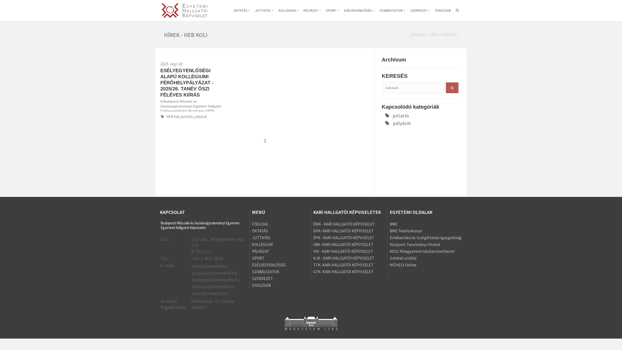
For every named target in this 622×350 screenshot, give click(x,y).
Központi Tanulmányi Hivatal (415, 244)
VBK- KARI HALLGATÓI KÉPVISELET (343, 244)
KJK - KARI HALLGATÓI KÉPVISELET (343, 258)
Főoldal (418, 34)
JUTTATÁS (263, 10)
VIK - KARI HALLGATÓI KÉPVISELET (343, 251)
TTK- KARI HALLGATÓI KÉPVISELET (343, 265)
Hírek (434, 34)
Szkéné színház (403, 258)
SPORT (331, 10)
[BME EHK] (184, 11)
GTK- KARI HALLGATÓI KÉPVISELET (343, 271)
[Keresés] (457, 10)
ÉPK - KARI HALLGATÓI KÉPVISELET (343, 237)
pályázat (402, 123)
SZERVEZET (419, 10)
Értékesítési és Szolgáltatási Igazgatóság (425, 237)
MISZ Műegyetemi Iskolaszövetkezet (422, 251)
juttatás (401, 116)
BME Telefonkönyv (406, 231)
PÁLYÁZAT (311, 10)
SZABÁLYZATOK (391, 10)
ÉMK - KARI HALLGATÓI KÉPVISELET (344, 224)
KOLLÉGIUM (287, 10)
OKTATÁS (240, 10)
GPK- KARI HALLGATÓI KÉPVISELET (343, 231)
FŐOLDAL (260, 224)
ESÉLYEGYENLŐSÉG (358, 10)
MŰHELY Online (403, 265)
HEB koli (450, 34)
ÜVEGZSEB (443, 10)
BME (393, 224)
